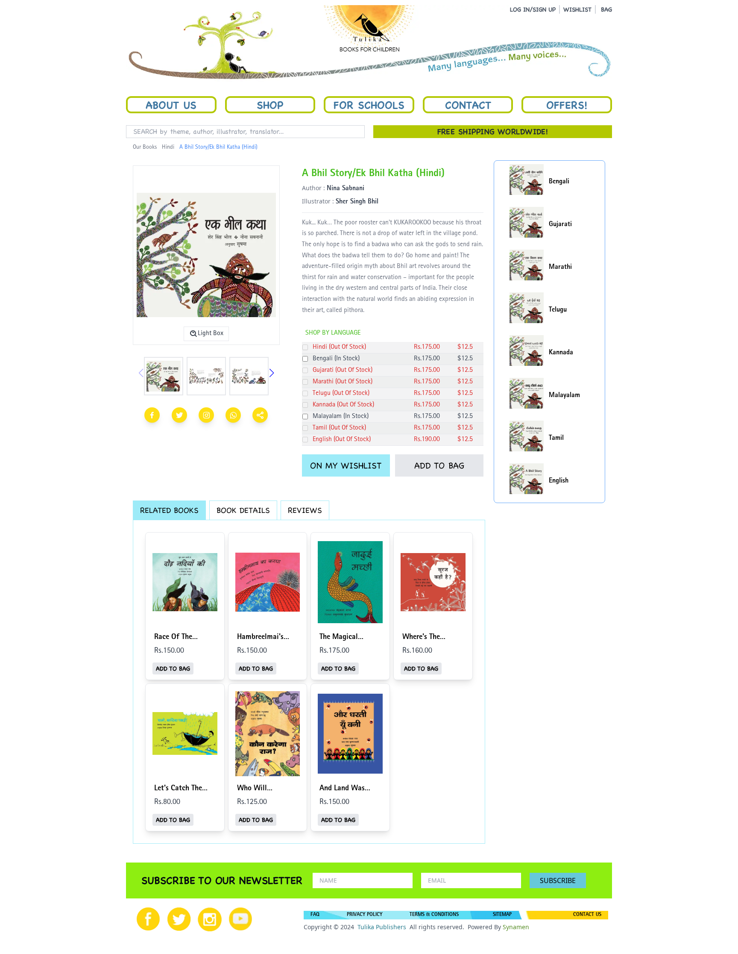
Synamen (516, 927)
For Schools (369, 104)
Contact (468, 104)
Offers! (566, 104)
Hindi (168, 147)
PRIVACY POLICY (364, 915)
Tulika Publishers (381, 927)
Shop (270, 104)
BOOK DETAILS (243, 510)
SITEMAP (502, 915)
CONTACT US (587, 915)
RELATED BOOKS (169, 510)
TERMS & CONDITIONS (434, 915)
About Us (171, 104)
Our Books (145, 147)
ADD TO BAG (439, 465)
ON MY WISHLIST (345, 465)
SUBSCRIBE (558, 880)
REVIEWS (305, 510)
